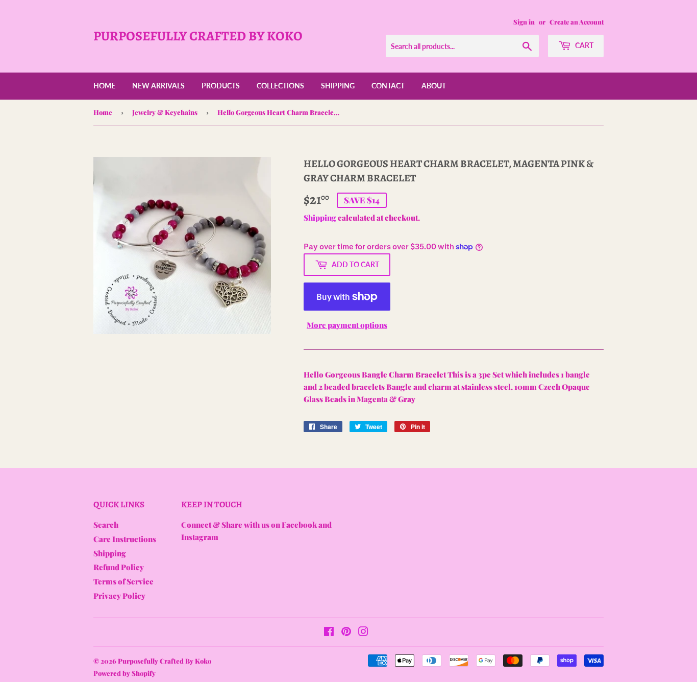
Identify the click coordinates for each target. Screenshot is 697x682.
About (433, 85)
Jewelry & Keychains (164, 112)
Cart (583, 45)
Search (105, 525)
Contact (388, 85)
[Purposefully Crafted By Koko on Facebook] (328, 632)
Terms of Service (123, 581)
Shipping (338, 85)
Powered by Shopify (124, 673)
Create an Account (577, 21)
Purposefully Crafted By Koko (198, 36)
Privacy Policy (119, 596)
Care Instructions (124, 539)
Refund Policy (118, 567)
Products (221, 85)
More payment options (347, 325)
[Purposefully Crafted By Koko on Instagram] (363, 632)
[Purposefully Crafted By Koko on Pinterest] (346, 632)
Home (104, 85)
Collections (280, 85)
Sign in (524, 21)
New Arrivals (158, 85)
